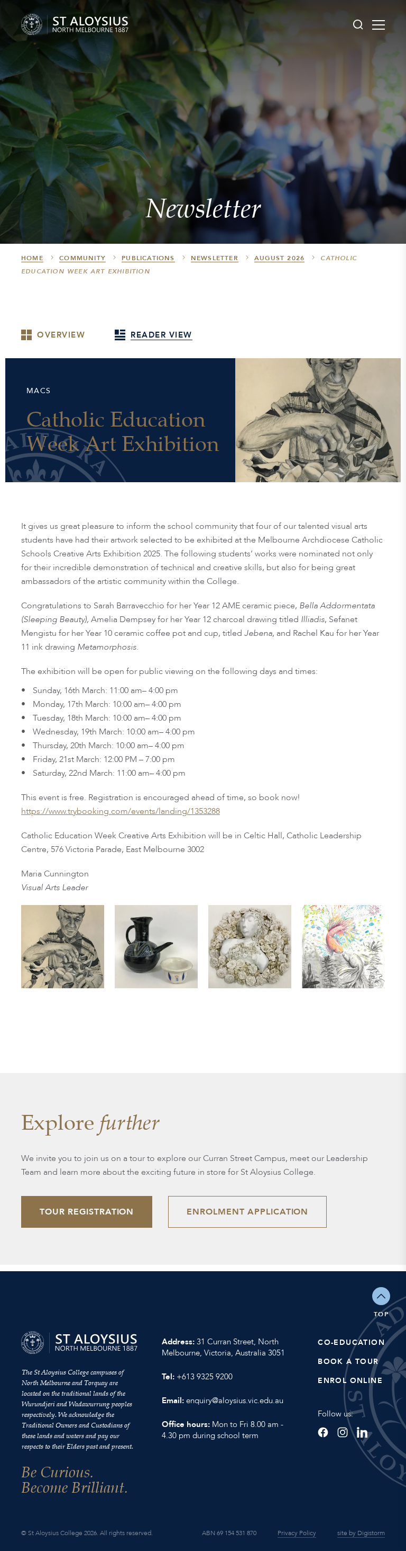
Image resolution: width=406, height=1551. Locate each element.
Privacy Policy (297, 1533)
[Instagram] (342, 1432)
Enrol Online (350, 1381)
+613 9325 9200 (205, 1376)
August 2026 (279, 258)
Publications (148, 258)
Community (82, 258)
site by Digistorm (361, 1533)
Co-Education (351, 1342)
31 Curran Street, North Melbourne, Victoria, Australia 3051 (223, 1347)
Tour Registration (87, 1212)
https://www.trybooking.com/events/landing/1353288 (120, 811)
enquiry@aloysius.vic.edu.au (234, 1400)
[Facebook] (323, 1432)
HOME (32, 258)
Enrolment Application (247, 1212)
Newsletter (214, 258)
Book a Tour (348, 1362)
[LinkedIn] (362, 1432)
